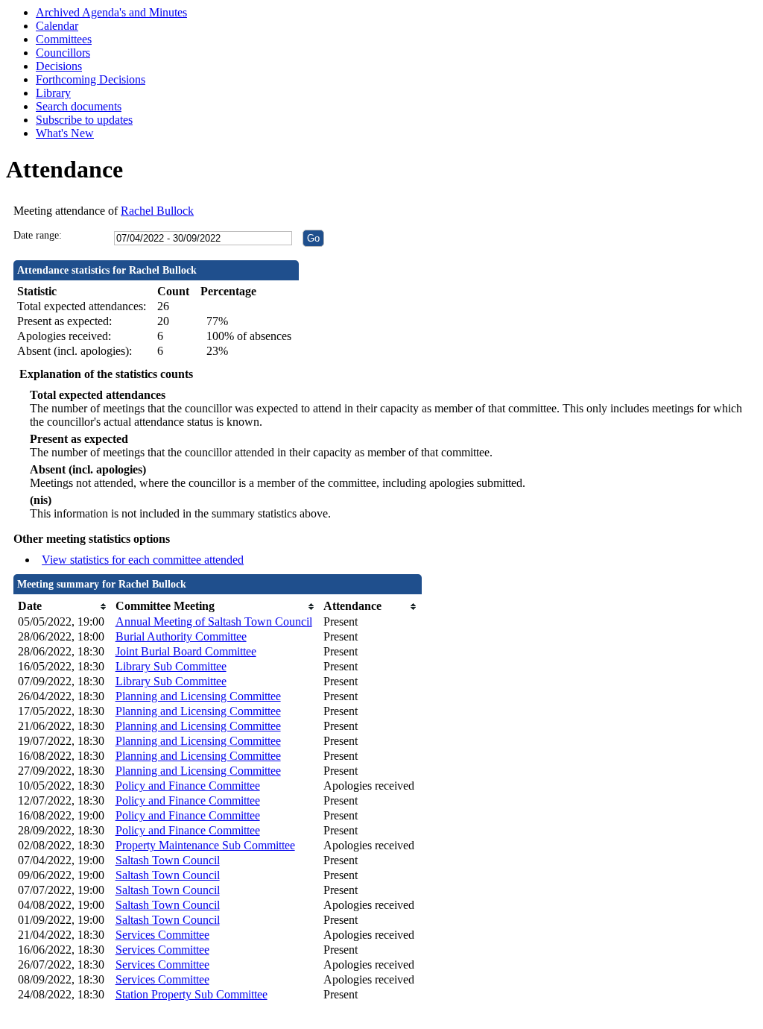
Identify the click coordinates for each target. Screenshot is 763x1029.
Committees (64, 39)
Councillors (63, 52)
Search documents (78, 106)
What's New (65, 133)
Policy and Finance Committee (187, 785)
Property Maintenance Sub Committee (205, 845)
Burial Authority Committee (181, 636)
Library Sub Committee (171, 666)
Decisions (59, 66)
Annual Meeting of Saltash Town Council (213, 621)
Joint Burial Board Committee (185, 651)
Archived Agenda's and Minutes (111, 12)
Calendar (57, 25)
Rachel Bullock (157, 210)
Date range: (37, 235)
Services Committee (162, 934)
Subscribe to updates (84, 119)
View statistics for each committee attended (143, 559)
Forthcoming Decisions (90, 79)
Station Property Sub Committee (191, 994)
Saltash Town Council (167, 860)
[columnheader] (63, 606)
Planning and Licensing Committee (198, 696)
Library (53, 92)
